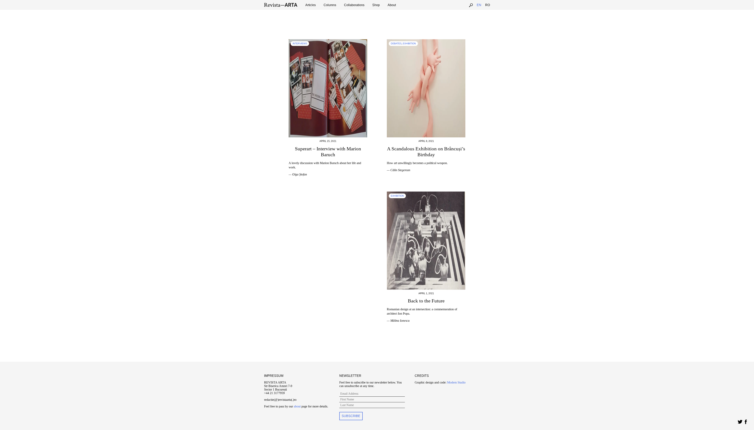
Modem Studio (456, 382)
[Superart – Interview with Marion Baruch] (328, 41)
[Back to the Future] (426, 193)
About (392, 5)
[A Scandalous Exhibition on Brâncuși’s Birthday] (426, 41)
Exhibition (409, 43)
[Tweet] (740, 421)
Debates (396, 43)
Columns (330, 5)
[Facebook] (745, 421)
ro (487, 5)
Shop (376, 5)
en (479, 5)
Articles (310, 5)
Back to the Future (426, 300)
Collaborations (354, 5)
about (297, 406)
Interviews (300, 43)
